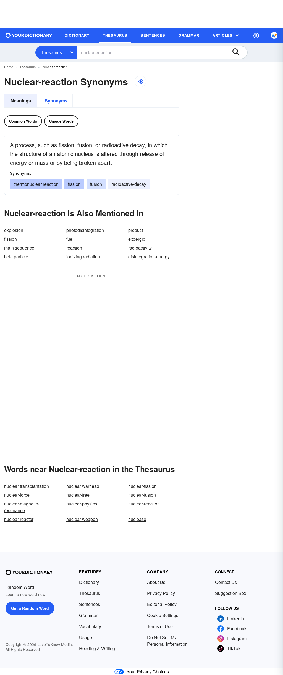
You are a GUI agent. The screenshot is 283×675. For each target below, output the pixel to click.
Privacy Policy (161, 593)
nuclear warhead (82, 486)
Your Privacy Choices (148, 671)
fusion (96, 184)
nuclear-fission (142, 486)
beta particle (16, 256)
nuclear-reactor (18, 519)
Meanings (21, 100)
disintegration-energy (149, 256)
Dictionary (89, 582)
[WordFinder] (274, 35)
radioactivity (140, 248)
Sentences (89, 604)
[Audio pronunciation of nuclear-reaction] (140, 81)
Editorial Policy (162, 604)
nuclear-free (78, 495)
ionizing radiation (83, 256)
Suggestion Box (230, 593)
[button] (256, 35)
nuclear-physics (81, 504)
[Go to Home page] (29, 35)
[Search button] (238, 52)
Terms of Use (160, 626)
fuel (70, 239)
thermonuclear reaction (36, 184)
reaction (74, 248)
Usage (85, 637)
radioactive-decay (128, 184)
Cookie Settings (162, 615)
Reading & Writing (97, 648)
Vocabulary (90, 626)
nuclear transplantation (26, 486)
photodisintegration (85, 230)
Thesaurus (51, 52)
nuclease (137, 519)
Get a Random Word (30, 608)
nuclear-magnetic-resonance (21, 507)
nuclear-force (17, 495)
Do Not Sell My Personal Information (167, 640)
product (135, 230)
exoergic (136, 239)
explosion (13, 230)
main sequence (19, 248)
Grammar (88, 615)
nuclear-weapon (82, 519)
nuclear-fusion (142, 495)
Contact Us (226, 582)
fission (74, 184)
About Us (156, 582)
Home (8, 66)
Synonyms (56, 100)
